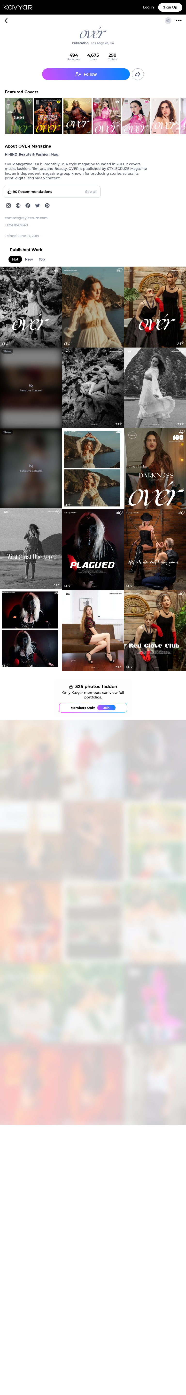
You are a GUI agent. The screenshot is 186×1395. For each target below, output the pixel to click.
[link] (93, 41)
